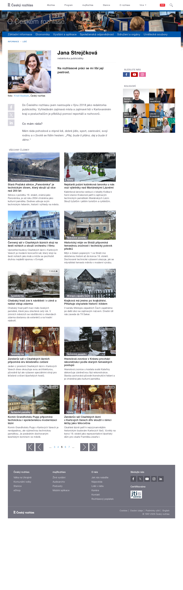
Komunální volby (22, 481)
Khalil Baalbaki (21, 95)
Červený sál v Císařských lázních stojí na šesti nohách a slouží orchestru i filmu (33, 244)
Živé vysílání (59, 477)
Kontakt (96, 494)
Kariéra (95, 490)
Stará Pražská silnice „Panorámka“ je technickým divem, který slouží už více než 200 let (31, 187)
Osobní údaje (136, 510)
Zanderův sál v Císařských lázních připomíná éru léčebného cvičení (29, 360)
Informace (13, 41)
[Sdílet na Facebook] (11, 107)
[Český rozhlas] (20, 5)
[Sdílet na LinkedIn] (11, 122)
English (166, 510)
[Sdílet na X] (11, 115)
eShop (17, 490)
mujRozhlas (87, 5)
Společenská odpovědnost (97, 34)
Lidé (25, 41)
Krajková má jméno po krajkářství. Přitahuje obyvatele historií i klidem (86, 302)
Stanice (106, 5)
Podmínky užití (153, 510)
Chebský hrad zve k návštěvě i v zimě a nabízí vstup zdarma (32, 302)
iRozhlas (51, 5)
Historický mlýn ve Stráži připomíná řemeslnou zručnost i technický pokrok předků (88, 245)
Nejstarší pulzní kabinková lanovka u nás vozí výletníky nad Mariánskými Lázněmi (89, 186)
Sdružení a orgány (128, 34)
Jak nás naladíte (100, 477)
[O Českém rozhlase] (91, 20)
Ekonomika (43, 34)
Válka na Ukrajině (22, 477)
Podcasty (58, 486)
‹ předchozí (39, 447)
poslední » (93, 447)
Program (68, 5)
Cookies (123, 510)
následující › (84, 447)
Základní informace (20, 34)
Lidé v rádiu (98, 486)
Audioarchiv (59, 481)
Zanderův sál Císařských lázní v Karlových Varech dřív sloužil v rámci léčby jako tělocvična (88, 420)
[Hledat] (171, 5)
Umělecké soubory (156, 34)
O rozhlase (125, 5)
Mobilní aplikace (61, 490)
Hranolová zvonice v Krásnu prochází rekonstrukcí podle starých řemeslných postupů (88, 362)
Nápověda (97, 481)
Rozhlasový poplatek (103, 499)
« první (30, 447)
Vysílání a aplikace (64, 34)
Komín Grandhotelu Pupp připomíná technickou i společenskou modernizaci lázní (32, 420)
